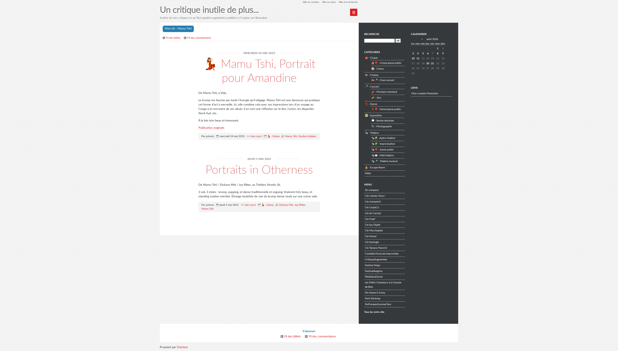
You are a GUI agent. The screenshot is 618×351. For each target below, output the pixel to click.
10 (413, 58)
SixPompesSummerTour (378, 304)
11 (418, 58)
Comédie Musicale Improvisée (381, 253)
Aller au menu (329, 2)
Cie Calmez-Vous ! (375, 196)
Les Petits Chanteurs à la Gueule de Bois (383, 284)
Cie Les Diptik (372, 225)
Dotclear (182, 347)
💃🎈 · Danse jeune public (386, 109)
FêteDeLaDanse (374, 276)
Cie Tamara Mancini (376, 248)
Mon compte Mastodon (425, 93)
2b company (372, 190)
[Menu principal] (353, 12)
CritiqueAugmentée (376, 259)
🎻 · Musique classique (384, 92)
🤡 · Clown (377, 68)
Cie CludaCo (372, 207)
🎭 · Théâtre (372, 133)
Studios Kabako (307, 136)
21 (432, 63)
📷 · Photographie (381, 126)
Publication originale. (211, 127)
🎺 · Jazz (376, 97)
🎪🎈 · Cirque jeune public (386, 63)
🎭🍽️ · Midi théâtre (382, 155)
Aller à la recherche (348, 2)
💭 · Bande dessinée (382, 120)
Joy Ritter (300, 205)
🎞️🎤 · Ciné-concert (382, 80)
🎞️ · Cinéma (372, 75)
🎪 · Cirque (371, 58)
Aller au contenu (311, 2)
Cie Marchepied (374, 230)
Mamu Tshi (291, 136)
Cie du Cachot (373, 213)
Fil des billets (173, 38)
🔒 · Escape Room (375, 167)
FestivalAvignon (374, 271)
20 (427, 63)
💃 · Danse (273, 136)
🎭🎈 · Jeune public (382, 149)
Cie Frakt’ (370, 219)
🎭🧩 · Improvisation (383, 144)
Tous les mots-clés (374, 312)
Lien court (256, 136)
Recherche (371, 34)
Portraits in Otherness (259, 170)
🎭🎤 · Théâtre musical (384, 161)
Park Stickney (372, 298)
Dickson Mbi (286, 205)
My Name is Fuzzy (375, 292)
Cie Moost (371, 236)
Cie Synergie (372, 242)
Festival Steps (372, 265)
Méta (368, 173)
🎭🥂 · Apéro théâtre (383, 138)
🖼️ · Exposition (373, 115)
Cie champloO (373, 201)
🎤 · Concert (372, 86)
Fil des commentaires (199, 38)
